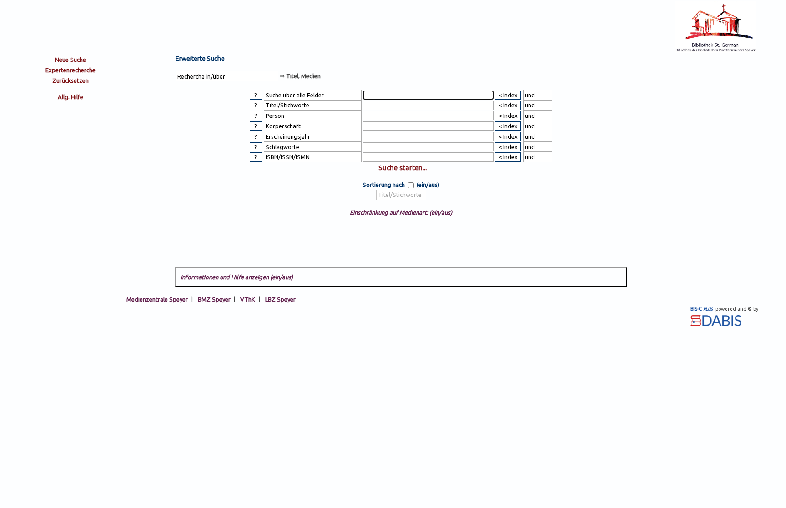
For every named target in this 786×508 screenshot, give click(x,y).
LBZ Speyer (280, 299)
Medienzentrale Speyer (157, 299)
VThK (247, 299)
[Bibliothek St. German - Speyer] (715, 51)
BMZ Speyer (214, 299)
